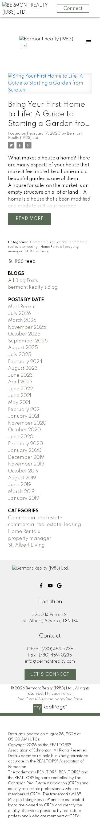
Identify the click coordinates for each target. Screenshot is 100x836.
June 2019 (19, 484)
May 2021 (19, 402)
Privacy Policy (59, 694)
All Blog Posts (23, 280)
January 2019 (23, 498)
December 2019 (26, 457)
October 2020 (24, 429)
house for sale (28, 185)
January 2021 (23, 416)
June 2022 (20, 389)
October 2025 (24, 334)
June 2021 (19, 395)
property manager (29, 538)
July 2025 (19, 354)
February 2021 (24, 409)
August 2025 (23, 347)
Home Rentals (52, 247)
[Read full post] (50, 86)
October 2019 (23, 471)
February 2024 (25, 361)
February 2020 (25, 443)
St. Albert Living (37, 251)
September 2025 (28, 341)
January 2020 (24, 450)
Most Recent (22, 306)
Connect (72, 8)
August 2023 (23, 368)
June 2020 (20, 436)
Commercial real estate (48, 242)
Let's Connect (50, 675)
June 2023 (20, 375)
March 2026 (22, 320)
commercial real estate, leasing (44, 524)
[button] (41, 585)
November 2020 (27, 423)
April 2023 (20, 382)
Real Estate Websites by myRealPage (50, 699)
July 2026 (19, 313)
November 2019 (26, 464)
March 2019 (21, 491)
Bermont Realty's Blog (33, 287)
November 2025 (27, 327)
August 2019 (22, 478)
